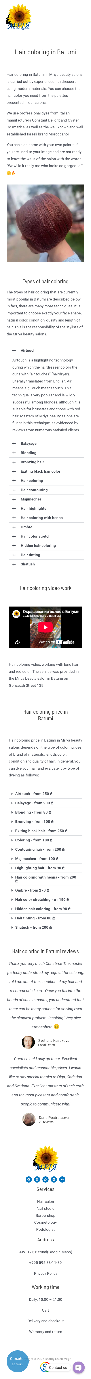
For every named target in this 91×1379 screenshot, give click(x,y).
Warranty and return (45, 1332)
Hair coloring (32, 480)
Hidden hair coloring (38, 545)
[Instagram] (37, 1179)
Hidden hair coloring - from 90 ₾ (43, 909)
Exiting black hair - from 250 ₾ (41, 831)
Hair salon (45, 1201)
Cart (45, 1310)
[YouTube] (62, 1179)
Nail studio (46, 1208)
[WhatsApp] (45, 1179)
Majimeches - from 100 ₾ (37, 858)
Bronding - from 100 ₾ (34, 821)
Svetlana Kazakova (53, 1040)
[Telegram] (54, 1179)
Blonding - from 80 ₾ (33, 812)
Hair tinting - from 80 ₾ (35, 918)
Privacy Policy (45, 1273)
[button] (46, 350)
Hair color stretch (36, 536)
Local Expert (46, 1045)
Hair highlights (33, 508)
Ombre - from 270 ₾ (32, 890)
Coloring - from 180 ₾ (34, 840)
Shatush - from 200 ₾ (33, 927)
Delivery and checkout (45, 1321)
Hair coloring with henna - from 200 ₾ (45, 879)
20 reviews (46, 1122)
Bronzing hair (32, 462)
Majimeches (31, 499)
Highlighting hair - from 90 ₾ (40, 868)
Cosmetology (45, 1222)
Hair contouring (34, 490)
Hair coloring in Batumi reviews (45, 951)
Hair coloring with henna (42, 517)
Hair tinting (30, 555)
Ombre (26, 527)
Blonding (28, 453)
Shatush (28, 564)
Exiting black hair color (40, 471)
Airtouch (28, 350)
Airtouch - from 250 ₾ (34, 793)
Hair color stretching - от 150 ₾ (42, 899)
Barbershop (45, 1215)
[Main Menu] (81, 17)
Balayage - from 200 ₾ (34, 803)
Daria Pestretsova (54, 1117)
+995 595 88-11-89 (45, 1262)
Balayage (28, 443)
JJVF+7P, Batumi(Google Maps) (45, 1252)
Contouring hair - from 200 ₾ (40, 849)
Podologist (45, 1229)
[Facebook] (29, 1179)
